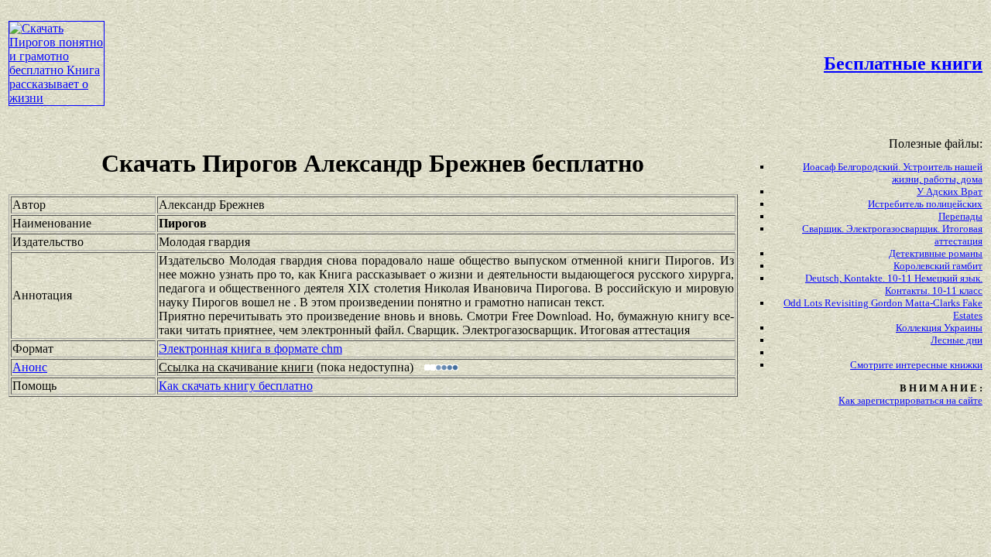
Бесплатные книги (903, 63)
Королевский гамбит (937, 266)
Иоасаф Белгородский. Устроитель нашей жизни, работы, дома (892, 173)
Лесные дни (956, 340)
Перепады (960, 216)
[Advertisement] (423, 43)
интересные (923, 365)
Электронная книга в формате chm (250, 348)
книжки (966, 365)
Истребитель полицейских (925, 204)
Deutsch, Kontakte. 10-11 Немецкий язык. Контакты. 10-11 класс (893, 284)
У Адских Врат (949, 191)
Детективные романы (935, 253)
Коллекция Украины (939, 327)
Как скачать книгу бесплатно (236, 385)
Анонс (29, 367)
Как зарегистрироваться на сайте (910, 400)
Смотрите (873, 365)
